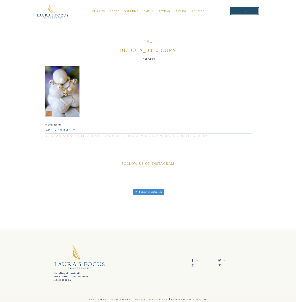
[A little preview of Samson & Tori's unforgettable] (249, 180)
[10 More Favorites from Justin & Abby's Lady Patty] (114, 180)
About (114, 11)
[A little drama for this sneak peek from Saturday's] (47, 180)
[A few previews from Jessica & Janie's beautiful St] (181, 180)
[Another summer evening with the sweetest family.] (159, 180)
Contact (198, 11)
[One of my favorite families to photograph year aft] (69, 180)
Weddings (131, 11)
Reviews (165, 11)
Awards (181, 11)
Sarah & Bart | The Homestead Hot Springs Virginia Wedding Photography (128, 136)
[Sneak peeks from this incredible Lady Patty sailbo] (136, 180)
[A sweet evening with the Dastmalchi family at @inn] (92, 180)
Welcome (98, 11)
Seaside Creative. (196, 299)
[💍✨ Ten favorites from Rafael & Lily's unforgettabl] (226, 180)
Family (149, 11)
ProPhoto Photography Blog (151, 299)
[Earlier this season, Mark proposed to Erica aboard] (204, 180)
